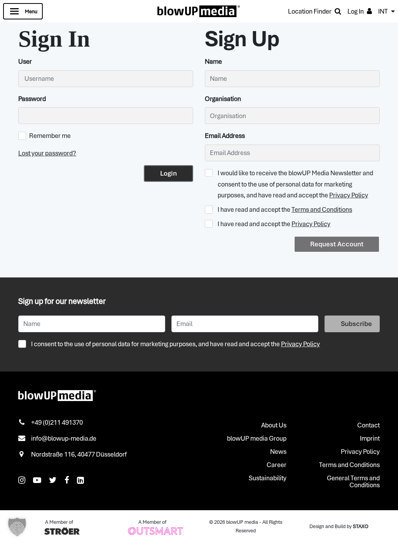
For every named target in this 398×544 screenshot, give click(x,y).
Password (32, 98)
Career (276, 464)
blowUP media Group (256, 438)
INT (383, 11)
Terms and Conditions (322, 209)
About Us (273, 425)
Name (213, 61)
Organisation (223, 98)
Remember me (50, 135)
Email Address (225, 135)
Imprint (370, 438)
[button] (17, 527)
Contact (368, 425)
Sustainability (267, 478)
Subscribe (356, 323)
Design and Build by (338, 526)
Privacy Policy (348, 195)
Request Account (336, 244)
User (25, 61)
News (278, 451)
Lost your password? (47, 153)
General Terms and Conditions (353, 481)
